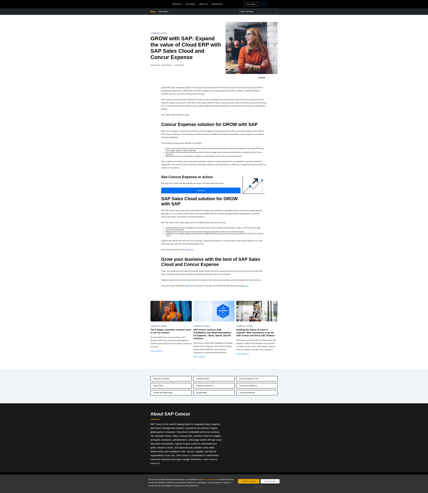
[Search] (274, 11)
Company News (202, 379)
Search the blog (245, 10)
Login (263, 4)
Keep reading (156, 351)
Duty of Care (158, 386)
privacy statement (209, 479)
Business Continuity (161, 379)
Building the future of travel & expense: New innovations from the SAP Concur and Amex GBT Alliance (255, 332)
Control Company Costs (248, 379)
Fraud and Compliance (248, 386)
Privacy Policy (258, 487)
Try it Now (201, 190)
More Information (270, 481)
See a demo (251, 4)
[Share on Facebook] (272, 78)
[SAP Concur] (160, 4)
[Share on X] (269, 78)
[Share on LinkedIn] (277, 78)
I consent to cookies (248, 481)
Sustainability (201, 393)
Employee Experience (205, 386)
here (191, 250)
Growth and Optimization (163, 393)
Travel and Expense (247, 393)
